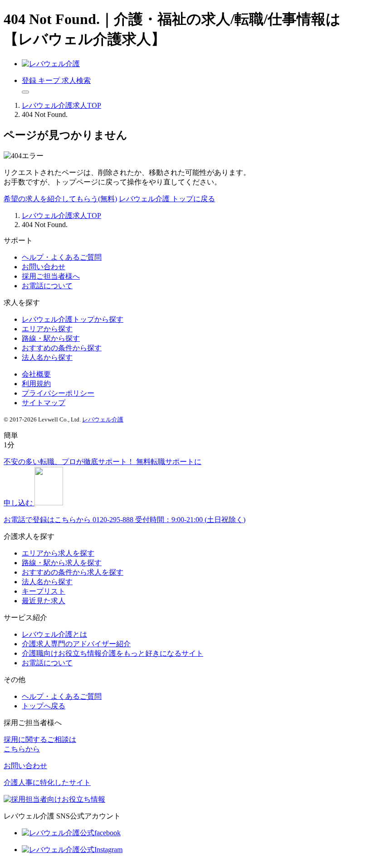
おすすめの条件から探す (62, 348)
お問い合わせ (43, 267)
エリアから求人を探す (58, 553)
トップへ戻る (43, 706)
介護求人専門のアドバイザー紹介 (76, 644)
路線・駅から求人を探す (62, 563)
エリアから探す (47, 329)
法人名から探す (47, 357)
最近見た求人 (43, 601)
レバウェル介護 (102, 419)
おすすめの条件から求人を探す (72, 572)
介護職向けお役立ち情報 (112, 653)
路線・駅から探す (51, 338)
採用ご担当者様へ (51, 276)
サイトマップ (43, 403)
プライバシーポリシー (58, 393)
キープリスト (43, 591)
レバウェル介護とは (54, 634)
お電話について (47, 286)
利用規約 (36, 383)
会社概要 (36, 374)
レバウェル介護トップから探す (72, 319)
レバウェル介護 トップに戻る (167, 199)
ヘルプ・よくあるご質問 (62, 257)
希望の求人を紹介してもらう (60, 199)
